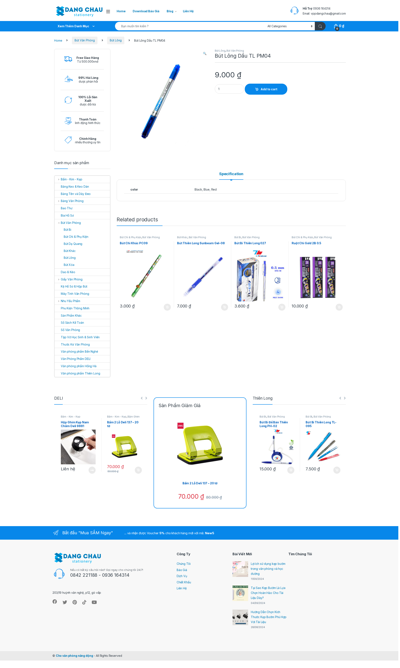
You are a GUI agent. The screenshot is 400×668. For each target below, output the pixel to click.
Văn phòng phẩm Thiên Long (80, 373)
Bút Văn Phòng (85, 40)
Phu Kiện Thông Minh (75, 308)
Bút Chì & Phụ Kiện (130, 237)
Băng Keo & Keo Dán (75, 186)
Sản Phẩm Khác (71, 315)
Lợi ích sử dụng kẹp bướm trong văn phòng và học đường (268, 568)
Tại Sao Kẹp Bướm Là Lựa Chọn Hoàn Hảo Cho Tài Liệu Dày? (268, 593)
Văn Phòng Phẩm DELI (75, 359)
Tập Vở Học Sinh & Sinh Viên (80, 337)
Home (121, 11)
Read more (92, 470)
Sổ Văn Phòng (70, 330)
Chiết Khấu (184, 582)
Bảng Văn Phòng (72, 201)
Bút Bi (237, 237)
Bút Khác (182, 237)
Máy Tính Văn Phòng (75, 293)
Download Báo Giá (146, 11)
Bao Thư (66, 208)
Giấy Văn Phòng (71, 279)
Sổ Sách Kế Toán (72, 322)
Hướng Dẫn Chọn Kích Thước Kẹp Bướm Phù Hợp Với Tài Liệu (268, 617)
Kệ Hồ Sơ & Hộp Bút (74, 286)
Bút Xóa (69, 264)
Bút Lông (116, 40)
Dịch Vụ (182, 576)
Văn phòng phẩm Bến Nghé (79, 351)
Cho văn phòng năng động (74, 655)
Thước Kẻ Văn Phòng (75, 344)
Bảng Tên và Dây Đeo (76, 194)
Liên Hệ (188, 11)
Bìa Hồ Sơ (67, 215)
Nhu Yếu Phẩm (70, 301)
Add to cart (269, 89)
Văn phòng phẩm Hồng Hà (78, 366)
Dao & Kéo (68, 272)
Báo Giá (182, 570)
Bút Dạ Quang (73, 243)
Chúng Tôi (184, 563)
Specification (231, 174)
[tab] (231, 176)
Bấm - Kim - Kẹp (71, 179)
